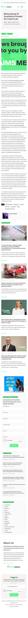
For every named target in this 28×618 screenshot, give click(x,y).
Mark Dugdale (6, 36)
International (7, 514)
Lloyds (18, 206)
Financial (6, 508)
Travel (6, 530)
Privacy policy (11, 604)
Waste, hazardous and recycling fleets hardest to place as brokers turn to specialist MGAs (12, 464)
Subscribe (14, 445)
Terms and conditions (14, 606)
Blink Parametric (8, 204)
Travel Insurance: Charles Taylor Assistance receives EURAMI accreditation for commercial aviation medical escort (13, 457)
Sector (6, 525)
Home (5, 22)
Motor (5, 519)
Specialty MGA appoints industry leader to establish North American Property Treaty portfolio (13, 479)
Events (6, 506)
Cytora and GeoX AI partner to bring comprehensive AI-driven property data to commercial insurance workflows (13, 493)
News (9, 22)
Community (7, 505)
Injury (5, 510)
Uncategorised (8, 532)
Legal (5, 516)
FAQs (7, 604)
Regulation (7, 523)
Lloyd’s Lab (13, 206)
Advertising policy (18, 604)
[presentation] (13, 440)
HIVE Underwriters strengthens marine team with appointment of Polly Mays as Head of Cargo (13, 471)
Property (6, 521)
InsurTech (7, 206)
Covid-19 (22, 204)
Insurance (4, 33)
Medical (6, 517)
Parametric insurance (9, 209)
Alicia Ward (5, 459)
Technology (10, 33)
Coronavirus (16, 204)
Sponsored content (9, 527)
